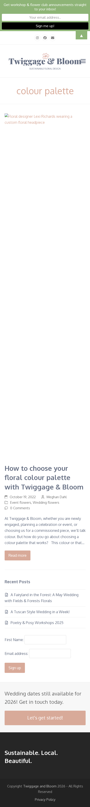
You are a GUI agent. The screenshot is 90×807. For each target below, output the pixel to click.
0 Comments (20, 508)
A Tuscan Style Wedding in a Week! (40, 612)
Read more (18, 555)
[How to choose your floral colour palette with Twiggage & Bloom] (45, 285)
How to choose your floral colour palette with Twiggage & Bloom (44, 477)
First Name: (14, 639)
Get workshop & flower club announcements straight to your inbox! (45, 7)
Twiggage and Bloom (40, 786)
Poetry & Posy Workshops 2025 (37, 622)
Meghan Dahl (57, 497)
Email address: (17, 653)
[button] (83, 61)
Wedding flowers (46, 502)
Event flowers (20, 502)
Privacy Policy (45, 799)
